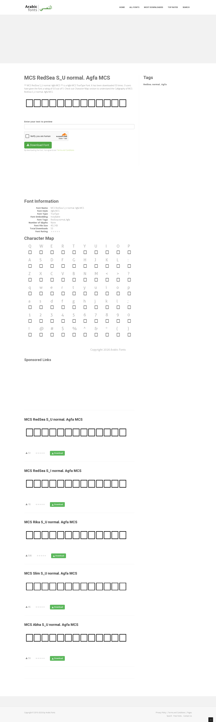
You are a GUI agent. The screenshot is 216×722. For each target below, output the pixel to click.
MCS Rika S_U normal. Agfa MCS (50, 522)
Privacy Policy (161, 712)
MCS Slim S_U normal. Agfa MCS (50, 573)
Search (186, 7)
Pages (189, 712)
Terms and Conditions (65, 150)
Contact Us (187, 716)
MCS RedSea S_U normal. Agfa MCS (53, 419)
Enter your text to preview (38, 121)
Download (58, 453)
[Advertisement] (108, 38)
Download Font (39, 145)
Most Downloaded (153, 7)
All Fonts (134, 7)
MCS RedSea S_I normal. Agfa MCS (52, 471)
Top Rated (173, 7)
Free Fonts (177, 716)
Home (122, 7)
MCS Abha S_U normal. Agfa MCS (51, 625)
